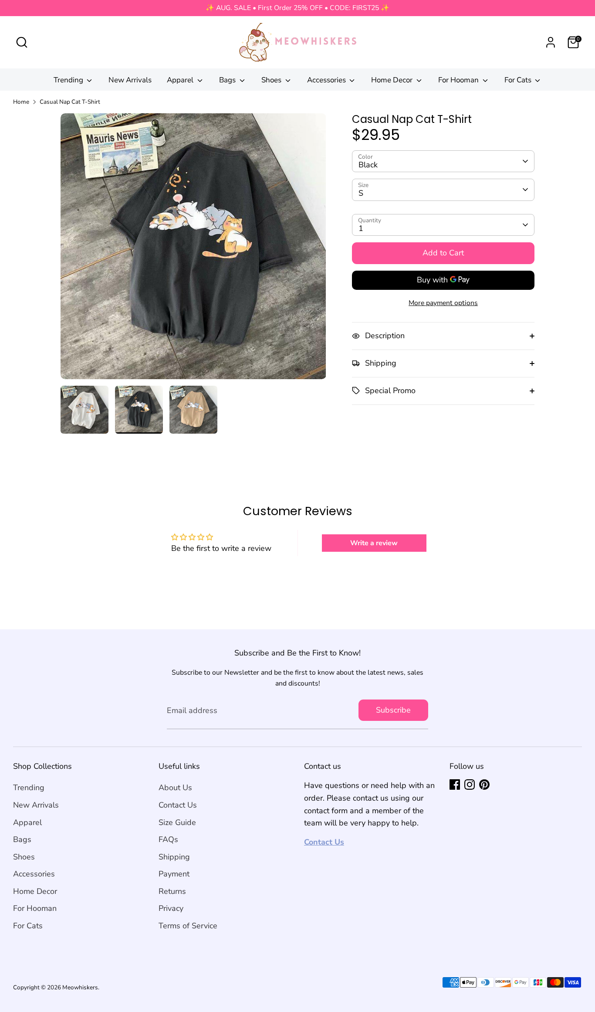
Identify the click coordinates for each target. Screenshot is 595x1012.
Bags (228, 80)
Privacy (171, 908)
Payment (174, 874)
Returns (172, 891)
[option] (193, 249)
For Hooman (459, 80)
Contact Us (178, 805)
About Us (175, 787)
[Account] (550, 42)
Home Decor (392, 80)
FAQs (168, 839)
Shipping (174, 857)
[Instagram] (469, 784)
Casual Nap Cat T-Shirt (70, 102)
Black (368, 165)
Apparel (181, 80)
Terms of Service (188, 925)
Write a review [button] (374, 543)
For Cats (518, 80)
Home (21, 102)
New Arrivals (130, 80)
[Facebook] (455, 784)
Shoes (272, 80)
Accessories (327, 80)
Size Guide (177, 822)
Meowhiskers (80, 987)
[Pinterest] (484, 784)
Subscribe (393, 710)
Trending (69, 80)
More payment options (443, 302)
